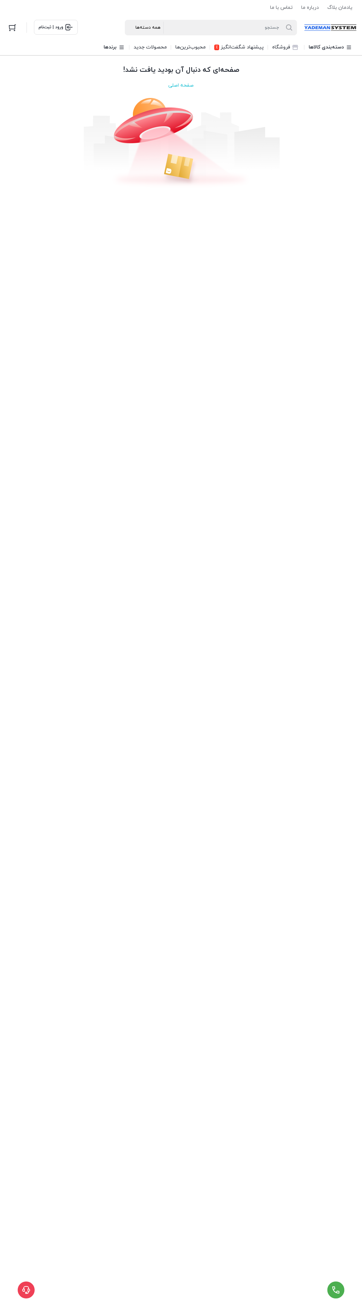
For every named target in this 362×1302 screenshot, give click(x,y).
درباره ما (310, 7)
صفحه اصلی (181, 85)
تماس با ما (281, 7)
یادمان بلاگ (339, 7)
